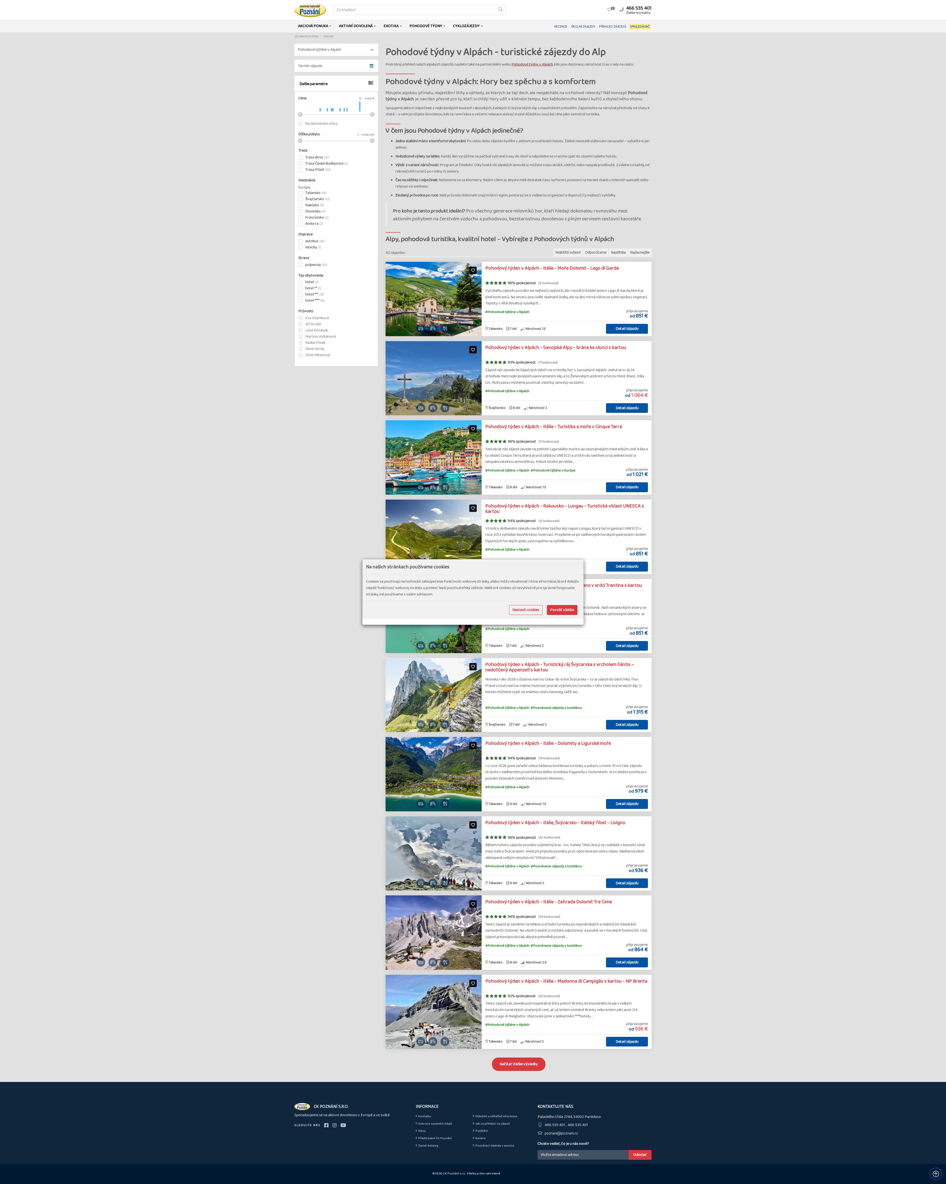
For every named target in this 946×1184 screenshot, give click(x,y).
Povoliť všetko (562, 610)
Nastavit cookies (525, 610)
